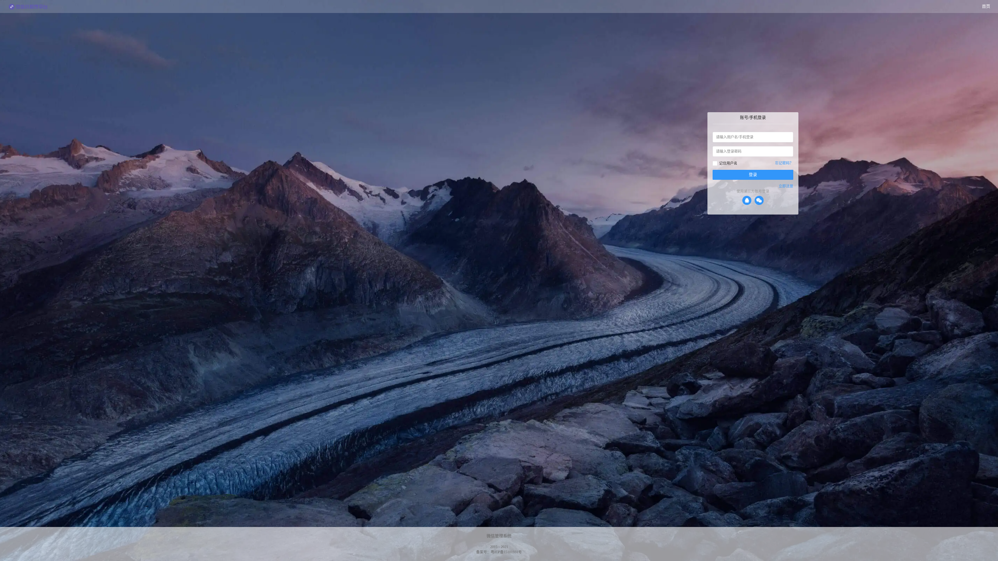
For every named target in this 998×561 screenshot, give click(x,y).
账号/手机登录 (753, 117)
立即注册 (786, 186)
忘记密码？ (784, 163)
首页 (986, 6)
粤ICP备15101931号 (506, 552)
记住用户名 (728, 163)
